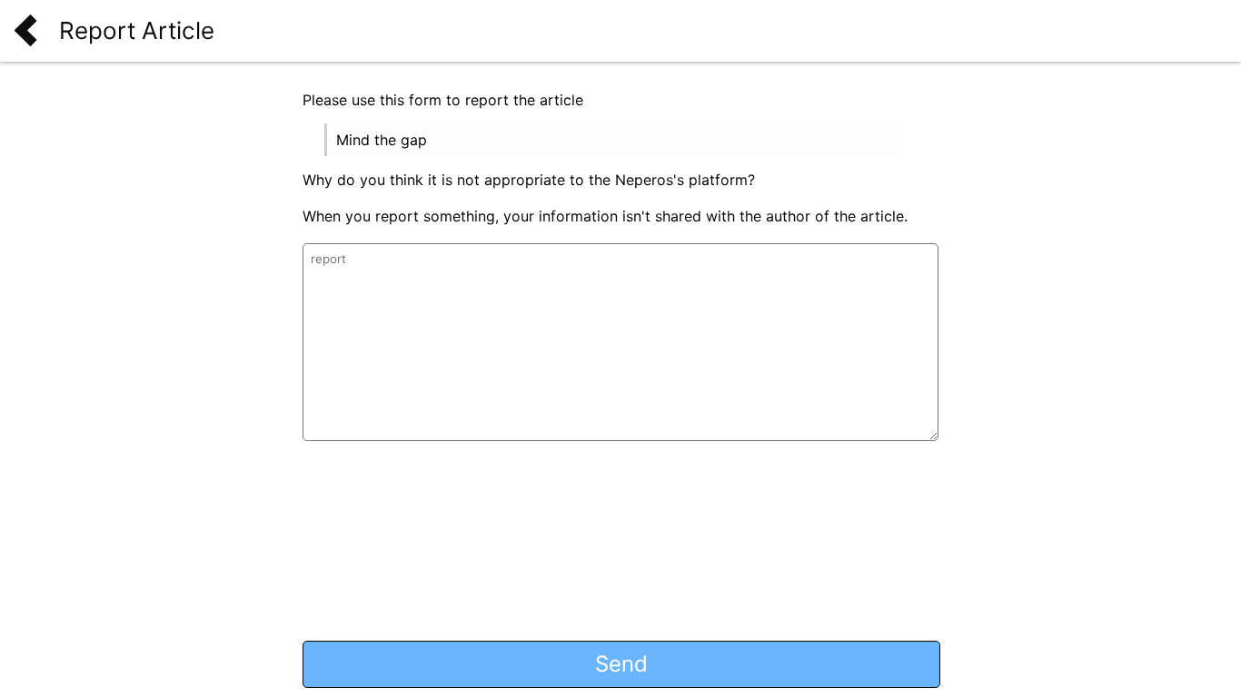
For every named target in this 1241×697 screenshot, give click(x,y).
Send (621, 664)
